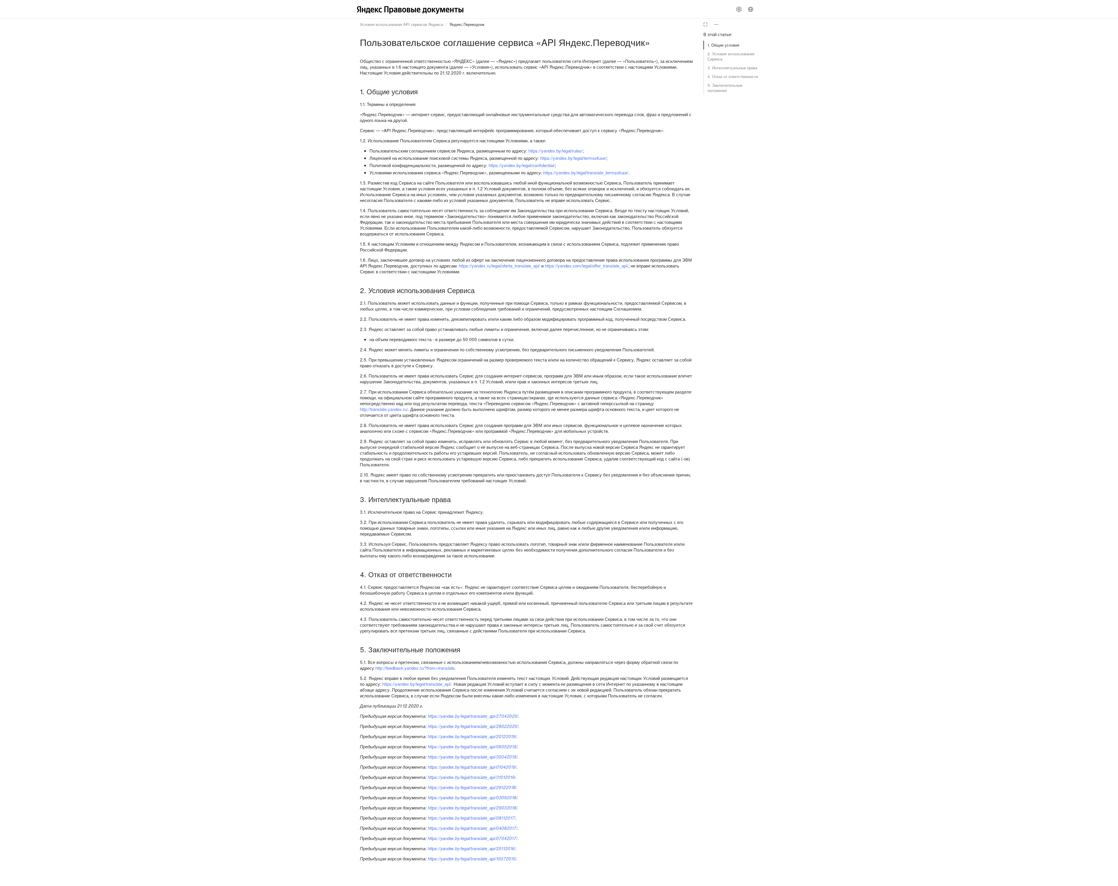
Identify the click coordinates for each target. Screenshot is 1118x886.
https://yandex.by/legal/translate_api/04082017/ (472, 828)
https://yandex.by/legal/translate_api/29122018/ (472, 787)
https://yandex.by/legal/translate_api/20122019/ (472, 736)
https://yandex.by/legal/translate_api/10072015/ (472, 858)
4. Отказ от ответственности (732, 76)
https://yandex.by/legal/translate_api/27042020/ (473, 716)
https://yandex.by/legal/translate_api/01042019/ (472, 767)
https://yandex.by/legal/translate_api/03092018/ (472, 797)
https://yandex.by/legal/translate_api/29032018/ (472, 808)
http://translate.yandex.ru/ (384, 409)
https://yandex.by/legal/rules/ (555, 151)
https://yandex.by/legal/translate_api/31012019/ (472, 777)
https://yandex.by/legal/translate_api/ (416, 684)
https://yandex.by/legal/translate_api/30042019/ (472, 757)
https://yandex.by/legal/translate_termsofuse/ (585, 172)
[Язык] (750, 9)
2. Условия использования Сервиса (730, 56)
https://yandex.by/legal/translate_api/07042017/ (472, 838)
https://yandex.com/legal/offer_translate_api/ (586, 266)
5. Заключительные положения (724, 87)
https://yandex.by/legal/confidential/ (522, 165)
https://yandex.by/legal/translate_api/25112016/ (472, 848)
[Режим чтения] (705, 24)
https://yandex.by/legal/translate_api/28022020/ (473, 726)
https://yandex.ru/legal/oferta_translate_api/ (499, 266)
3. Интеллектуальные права (732, 67)
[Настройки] (739, 9)
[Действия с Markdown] (716, 24)
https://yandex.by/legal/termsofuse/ (573, 158)
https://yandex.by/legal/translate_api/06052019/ (472, 746)
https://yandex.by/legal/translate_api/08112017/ (472, 818)
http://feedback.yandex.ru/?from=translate (414, 668)
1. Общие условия (723, 45)
